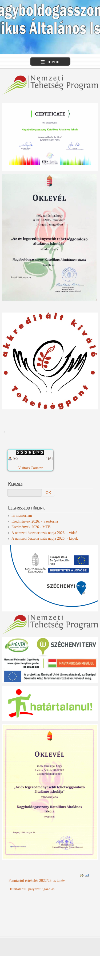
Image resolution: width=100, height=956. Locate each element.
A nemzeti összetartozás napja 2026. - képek (44, 538)
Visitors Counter (30, 468)
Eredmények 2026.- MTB (30, 527)
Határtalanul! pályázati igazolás (31, 889)
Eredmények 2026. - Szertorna (34, 521)
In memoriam (21, 515)
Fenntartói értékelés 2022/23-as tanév (37, 881)
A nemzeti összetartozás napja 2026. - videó (44, 533)
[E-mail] (87, 875)
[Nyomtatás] (81, 875)
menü (53, 61)
